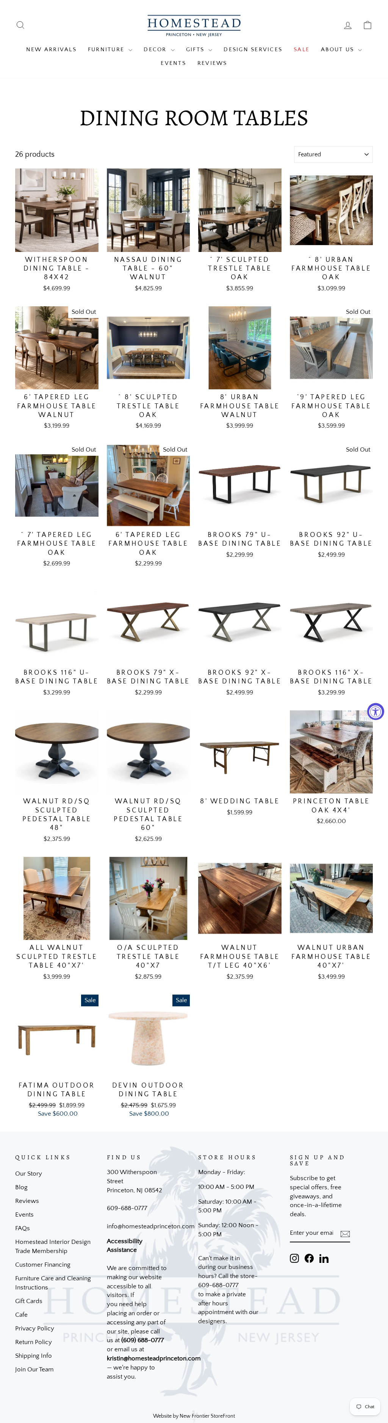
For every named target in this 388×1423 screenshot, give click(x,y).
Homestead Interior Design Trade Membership (53, 1247)
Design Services (253, 49)
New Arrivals (51, 49)
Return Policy (33, 1342)
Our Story (28, 1173)
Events (173, 63)
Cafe (21, 1314)
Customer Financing (42, 1264)
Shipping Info (33, 1355)
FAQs (22, 1228)
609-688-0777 (127, 1208)
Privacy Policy (34, 1328)
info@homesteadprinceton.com (151, 1226)
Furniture (107, 49)
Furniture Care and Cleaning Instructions (53, 1283)
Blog (21, 1187)
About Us (338, 49)
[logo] (194, 25)
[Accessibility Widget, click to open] (375, 711)
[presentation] (345, 1233)
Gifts (196, 49)
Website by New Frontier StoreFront (194, 1416)
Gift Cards (28, 1301)
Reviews (212, 63)
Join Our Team (34, 1369)
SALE (302, 49)
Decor (156, 49)
